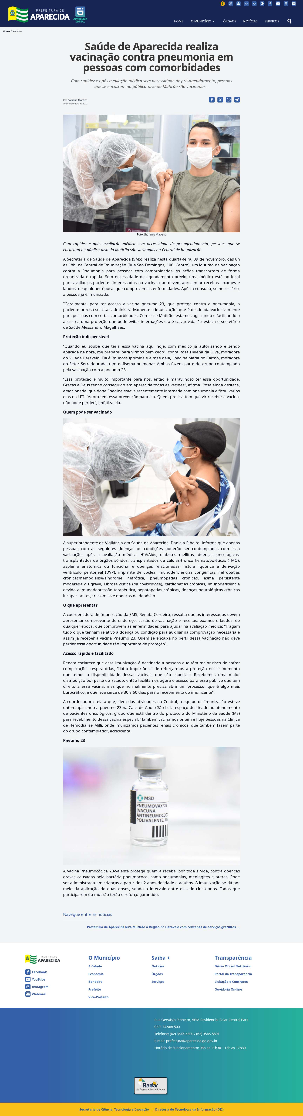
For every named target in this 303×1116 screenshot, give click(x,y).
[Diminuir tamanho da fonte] (246, 3)
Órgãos (157, 974)
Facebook (39, 972)
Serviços (158, 982)
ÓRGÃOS (229, 21)
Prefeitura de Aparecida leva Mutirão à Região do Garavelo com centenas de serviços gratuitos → (163, 927)
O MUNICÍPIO (201, 21)
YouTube (38, 979)
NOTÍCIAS (250, 21)
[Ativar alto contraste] (262, 3)
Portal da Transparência (233, 974)
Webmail (39, 994)
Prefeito (94, 989)
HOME (178, 21)
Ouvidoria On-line (228, 989)
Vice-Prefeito (98, 997)
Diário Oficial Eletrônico (233, 966)
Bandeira (95, 982)
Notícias (17, 31)
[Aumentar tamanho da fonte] (254, 3)
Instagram (40, 987)
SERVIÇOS (272, 21)
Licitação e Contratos (231, 982)
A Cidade (95, 966)
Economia (96, 974)
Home (6, 31)
